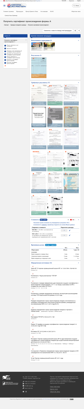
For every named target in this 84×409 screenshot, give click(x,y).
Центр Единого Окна (32, 11)
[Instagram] (26, 392)
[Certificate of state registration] (71, 116)
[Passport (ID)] (71, 182)
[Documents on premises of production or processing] (39, 138)
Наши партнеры (55, 386)
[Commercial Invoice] (55, 182)
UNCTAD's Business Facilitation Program (51, 399)
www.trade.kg (28, 388)
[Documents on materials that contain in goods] (39, 116)
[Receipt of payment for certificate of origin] (55, 204)
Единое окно (54, 389)
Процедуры (19, 11)
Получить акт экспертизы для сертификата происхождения (14, 54)
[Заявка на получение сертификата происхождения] (39, 182)
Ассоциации (44, 11)
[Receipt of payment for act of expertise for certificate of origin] (71, 160)
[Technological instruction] (71, 138)
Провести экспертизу (12, 48)
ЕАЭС (52, 11)
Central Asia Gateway (11, 15)
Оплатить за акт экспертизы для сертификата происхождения (14, 51)
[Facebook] (23, 392)
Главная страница (8, 11)
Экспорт (6, 25)
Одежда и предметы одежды (18, 25)
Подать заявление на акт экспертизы (12, 45)
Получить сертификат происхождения (38, 25)
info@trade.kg (28, 386)
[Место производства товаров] (49, 46)
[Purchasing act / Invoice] (71, 94)
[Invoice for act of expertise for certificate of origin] (55, 160)
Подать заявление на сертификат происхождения (13, 57)
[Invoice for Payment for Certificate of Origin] (39, 204)
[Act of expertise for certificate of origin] (55, 94)
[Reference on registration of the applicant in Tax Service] (55, 116)
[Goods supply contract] (55, 138)
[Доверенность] (39, 160)
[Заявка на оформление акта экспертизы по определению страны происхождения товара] (39, 95)
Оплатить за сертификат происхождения (12, 60)
